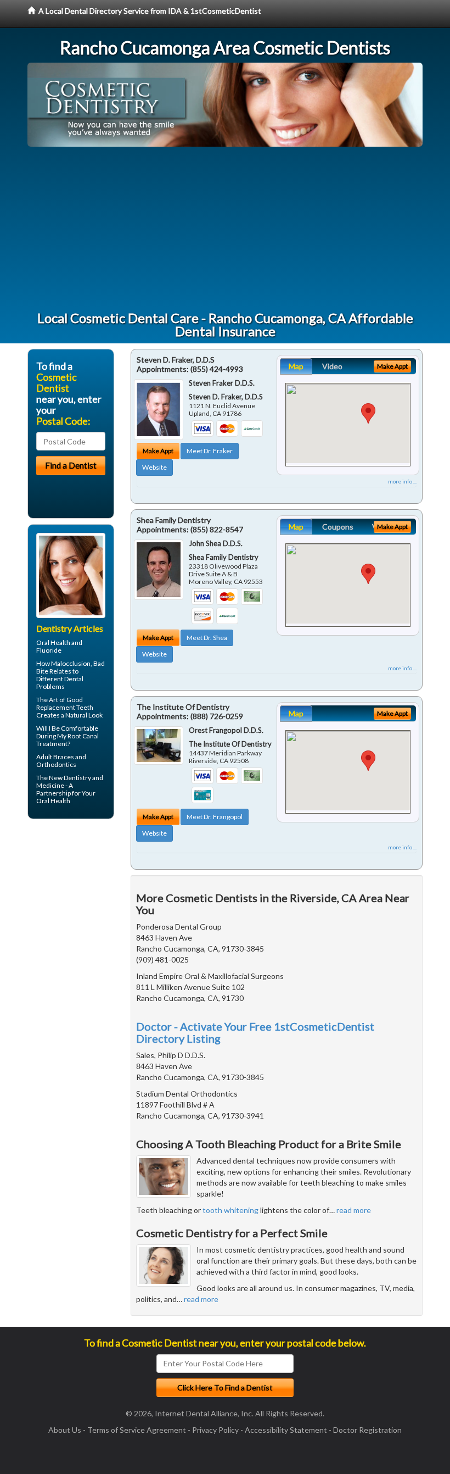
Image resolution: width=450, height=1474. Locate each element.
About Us (64, 1429)
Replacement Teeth (64, 707)
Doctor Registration (367, 1429)
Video (332, 366)
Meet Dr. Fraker (210, 451)
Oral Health (53, 801)
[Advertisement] (225, 229)
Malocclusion (71, 663)
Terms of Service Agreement (136, 1429)
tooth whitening (230, 1210)
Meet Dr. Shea (207, 637)
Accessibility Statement (286, 1429)
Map (296, 366)
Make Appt (158, 451)
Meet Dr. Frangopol (215, 817)
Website (154, 467)
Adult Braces (55, 757)
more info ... (402, 481)
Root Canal (83, 736)
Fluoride (48, 650)
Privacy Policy (215, 1429)
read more (353, 1210)
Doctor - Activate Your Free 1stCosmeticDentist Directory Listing (255, 1032)
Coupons (337, 526)
